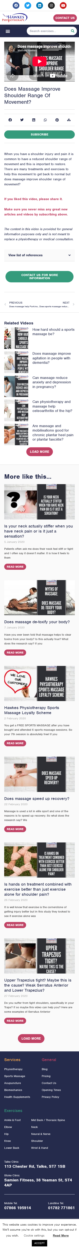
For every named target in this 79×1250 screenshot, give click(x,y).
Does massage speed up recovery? (36, 798)
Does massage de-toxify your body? (37, 621)
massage (18, 179)
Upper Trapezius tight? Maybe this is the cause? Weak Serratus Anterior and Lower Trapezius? (37, 985)
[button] (7, 31)
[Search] (72, 31)
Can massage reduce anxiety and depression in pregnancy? (51, 382)
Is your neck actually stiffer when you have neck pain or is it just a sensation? (38, 531)
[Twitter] (27, 5)
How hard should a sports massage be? (53, 331)
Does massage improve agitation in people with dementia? (51, 358)
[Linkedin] (39, 5)
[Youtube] (63, 5)
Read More (15, 567)
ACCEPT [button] (39, 1243)
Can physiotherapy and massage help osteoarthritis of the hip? (52, 406)
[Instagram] (51, 5)
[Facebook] (16, 5)
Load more (39, 452)
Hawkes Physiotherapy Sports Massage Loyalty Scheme (31, 710)
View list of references (25, 255)
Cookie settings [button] (34, 1235)
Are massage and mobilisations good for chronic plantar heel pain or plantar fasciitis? (53, 433)
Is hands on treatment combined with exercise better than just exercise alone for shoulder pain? (38, 889)
